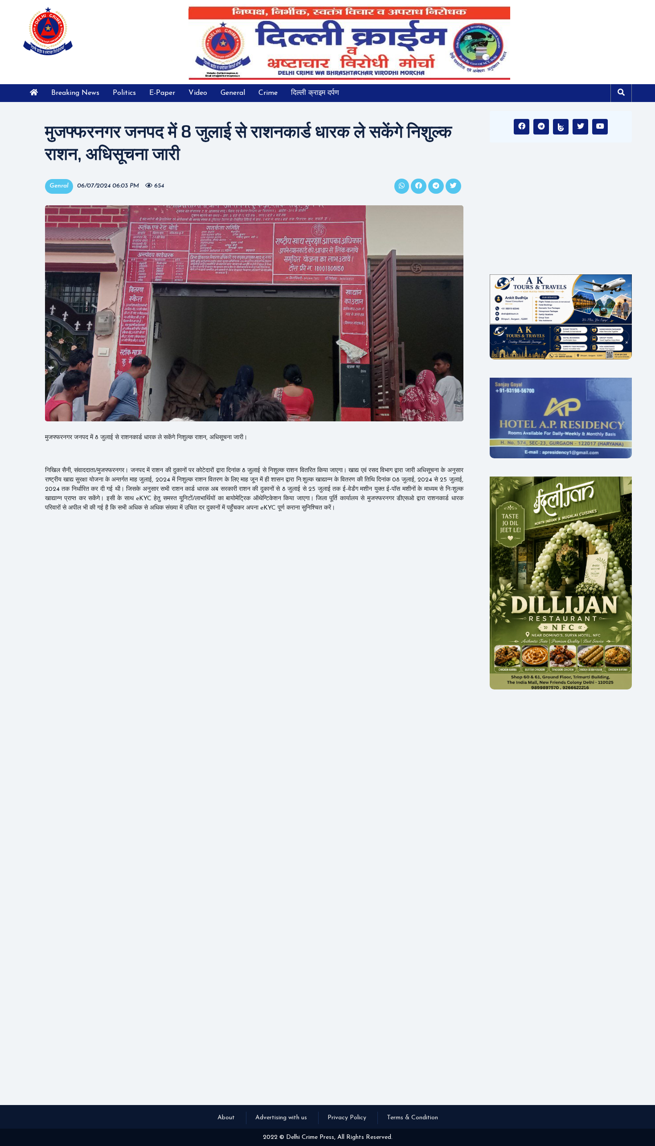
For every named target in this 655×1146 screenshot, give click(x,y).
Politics (124, 93)
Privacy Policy (347, 1117)
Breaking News (75, 93)
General (233, 93)
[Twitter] (580, 127)
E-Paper (162, 93)
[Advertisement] (561, 211)
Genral (59, 186)
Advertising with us (281, 1117)
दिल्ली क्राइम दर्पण (315, 93)
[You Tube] (600, 127)
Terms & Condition (412, 1117)
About (226, 1117)
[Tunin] (561, 127)
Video (197, 93)
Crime (268, 93)
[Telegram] (541, 127)
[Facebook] (521, 127)
